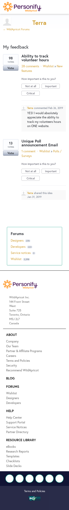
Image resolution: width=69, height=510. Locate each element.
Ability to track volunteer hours (35, 57)
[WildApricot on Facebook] (9, 478)
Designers (17, 240)
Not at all (32, 86)
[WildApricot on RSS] (59, 478)
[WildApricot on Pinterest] (49, 478)
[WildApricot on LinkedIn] (29, 478)
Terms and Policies (34, 491)
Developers (18, 246)
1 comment (28, 151)
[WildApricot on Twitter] (19, 478)
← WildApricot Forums (16, 29)
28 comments (30, 66)
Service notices (21, 253)
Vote (10, 68)
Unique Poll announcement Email (39, 143)
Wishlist (48, 66)
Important (52, 86)
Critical (33, 93)
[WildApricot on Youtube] (39, 478)
